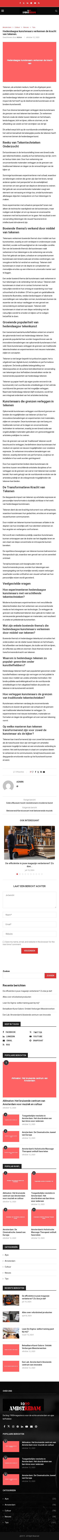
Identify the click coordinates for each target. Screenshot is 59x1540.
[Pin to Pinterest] (41, 772)
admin (19, 37)
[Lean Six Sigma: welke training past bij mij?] (11, 1333)
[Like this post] (32, 772)
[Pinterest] (18, 1427)
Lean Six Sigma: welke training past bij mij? (21, 1003)
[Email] (31, 1427)
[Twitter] (24, 3)
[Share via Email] (44, 772)
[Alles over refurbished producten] (11, 1316)
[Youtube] (35, 3)
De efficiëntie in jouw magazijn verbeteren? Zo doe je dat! (27, 991)
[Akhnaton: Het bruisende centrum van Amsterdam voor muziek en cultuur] (29, 1079)
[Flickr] (31, 3)
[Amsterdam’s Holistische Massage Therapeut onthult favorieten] (11, 1153)
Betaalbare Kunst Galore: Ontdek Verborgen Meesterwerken (29, 1009)
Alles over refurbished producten (17, 997)
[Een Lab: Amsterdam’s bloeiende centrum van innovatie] (11, 1366)
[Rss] (39, 3)
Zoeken (6, 971)
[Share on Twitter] (38, 772)
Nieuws (8, 1273)
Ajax (7, 1255)
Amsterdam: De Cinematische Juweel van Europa (39, 1133)
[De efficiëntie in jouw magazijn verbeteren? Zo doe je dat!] (29, 843)
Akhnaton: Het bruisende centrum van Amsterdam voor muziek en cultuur (24, 1102)
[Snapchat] (36, 1427)
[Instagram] (13, 1427)
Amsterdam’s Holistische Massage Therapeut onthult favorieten (38, 1150)
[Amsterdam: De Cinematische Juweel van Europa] (11, 1136)
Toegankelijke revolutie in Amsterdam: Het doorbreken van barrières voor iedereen (37, 1118)
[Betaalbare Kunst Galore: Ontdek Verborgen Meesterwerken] (11, 1349)
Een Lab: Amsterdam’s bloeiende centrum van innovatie (27, 1015)
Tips (7, 1279)
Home (5, 20)
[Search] (56, 11)
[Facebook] (20, 3)
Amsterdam (10, 1261)
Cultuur (8, 1267)
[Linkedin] (27, 3)
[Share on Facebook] (35, 772)
